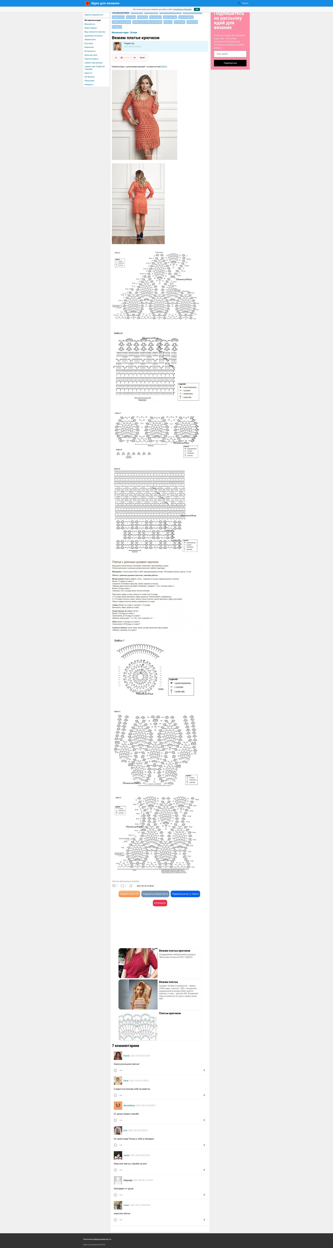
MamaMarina (129, 1105)
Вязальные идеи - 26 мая (124, 32)
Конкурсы (89, 84)
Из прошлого (90, 51)
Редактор (129, 43)
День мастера (91, 55)
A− (116, 57)
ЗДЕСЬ (164, 67)
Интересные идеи (93, 20)
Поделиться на (185, 894)
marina (126, 1155)
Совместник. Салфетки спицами (95, 67)
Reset (142, 57)
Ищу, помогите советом (95, 32)
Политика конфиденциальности (97, 1239)
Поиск (245, 3)
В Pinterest (160, 903)
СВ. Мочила (89, 77)
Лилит (126, 1205)
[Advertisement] (136, 931)
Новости (88, 73)
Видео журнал (91, 28)
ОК (197, 9)
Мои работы (90, 24)
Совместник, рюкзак (93, 63)
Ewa (125, 1130)
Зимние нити (90, 39)
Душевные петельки (93, 36)
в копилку (134, 881)
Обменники (89, 81)
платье (115, 881)
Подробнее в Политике (182, 9)
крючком (124, 881)
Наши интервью (91, 59)
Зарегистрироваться (94, 15)
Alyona (126, 1055)
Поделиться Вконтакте (155, 894)
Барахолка (89, 47)
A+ (135, 57)
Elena (125, 1080)
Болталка (89, 43)
